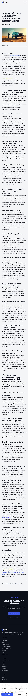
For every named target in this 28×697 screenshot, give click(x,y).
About (3, 677)
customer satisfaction (9, 569)
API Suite (3, 664)
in (21, 583)
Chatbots (3, 652)
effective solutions (6, 517)
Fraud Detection (5, 654)
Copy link (9, 583)
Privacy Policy (15, 692)
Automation (4, 650)
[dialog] (14, 690)
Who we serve (4, 679)
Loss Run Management (6, 648)
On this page (14, 45)
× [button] (26, 684)
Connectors (4, 666)
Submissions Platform (6, 660)
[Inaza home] (5, 2)
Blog (2, 681)
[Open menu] (25, 2)
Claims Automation (7, 78)
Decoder (3, 662)
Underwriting (4, 640)
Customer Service (5, 644)
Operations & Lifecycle (6, 646)
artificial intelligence (15, 55)
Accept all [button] (7, 694)
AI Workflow (4, 668)
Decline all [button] (20, 694)
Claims (3, 642)
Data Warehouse (5, 670)
